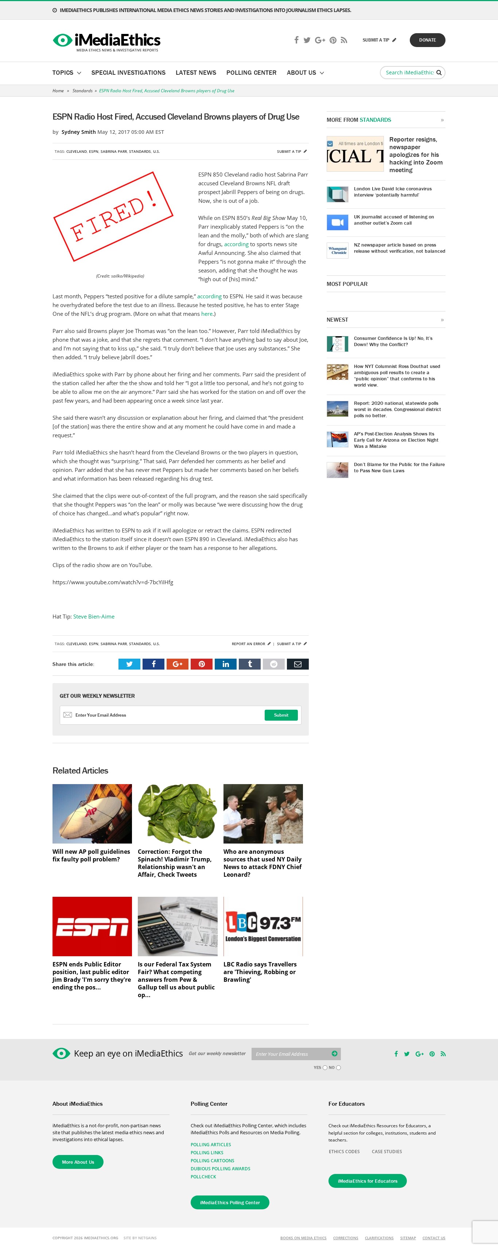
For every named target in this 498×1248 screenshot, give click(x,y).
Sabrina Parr (114, 151)
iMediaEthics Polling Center (230, 1202)
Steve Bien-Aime (93, 616)
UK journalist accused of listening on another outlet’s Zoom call (394, 219)
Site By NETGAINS (140, 1237)
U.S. (156, 151)
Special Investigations (129, 72)
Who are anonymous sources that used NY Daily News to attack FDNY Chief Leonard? (262, 863)
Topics (62, 72)
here (207, 313)
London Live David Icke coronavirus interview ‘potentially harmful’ (393, 191)
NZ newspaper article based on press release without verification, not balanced (400, 247)
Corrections (345, 1237)
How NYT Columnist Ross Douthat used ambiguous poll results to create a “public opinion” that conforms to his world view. (397, 375)
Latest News (196, 72)
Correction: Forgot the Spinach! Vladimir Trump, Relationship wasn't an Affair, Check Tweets (175, 863)
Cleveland (76, 151)
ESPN (93, 151)
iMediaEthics (107, 41)
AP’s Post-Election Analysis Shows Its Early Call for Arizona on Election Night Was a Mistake (396, 439)
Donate (427, 40)
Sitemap (408, 1237)
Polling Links (207, 1153)
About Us (301, 72)
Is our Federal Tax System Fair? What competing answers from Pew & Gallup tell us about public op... (176, 980)
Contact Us (434, 1237)
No (332, 1067)
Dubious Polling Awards (220, 1169)
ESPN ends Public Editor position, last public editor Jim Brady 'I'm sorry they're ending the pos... (91, 976)
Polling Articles (211, 1145)
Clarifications (379, 1237)
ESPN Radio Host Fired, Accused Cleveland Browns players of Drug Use (166, 91)
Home (58, 91)
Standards (83, 91)
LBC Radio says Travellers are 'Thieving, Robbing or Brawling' (260, 972)
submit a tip (376, 40)
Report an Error (249, 643)
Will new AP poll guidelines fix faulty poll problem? (91, 855)
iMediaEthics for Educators (367, 1181)
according (236, 244)
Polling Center (251, 72)
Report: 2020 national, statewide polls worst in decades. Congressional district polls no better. (397, 409)
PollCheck (203, 1177)
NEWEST (337, 319)
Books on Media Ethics (303, 1237)
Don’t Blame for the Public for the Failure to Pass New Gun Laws (399, 467)
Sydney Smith (79, 131)
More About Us (78, 1162)
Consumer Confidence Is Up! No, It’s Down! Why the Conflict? (393, 341)
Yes (317, 1067)
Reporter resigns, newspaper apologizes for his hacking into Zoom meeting (416, 154)
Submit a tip (289, 151)
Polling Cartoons (212, 1161)
